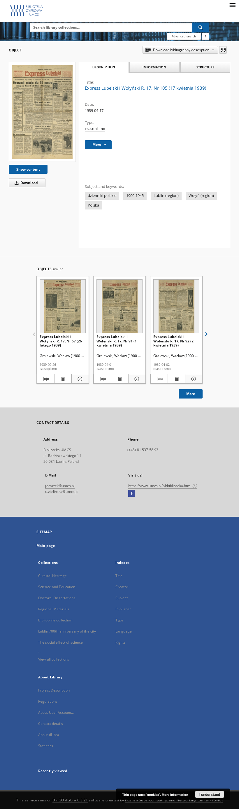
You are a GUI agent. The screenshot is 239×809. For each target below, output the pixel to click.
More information (175, 794)
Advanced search (184, 36)
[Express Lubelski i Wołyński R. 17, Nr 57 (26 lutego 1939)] (62, 307)
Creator (121, 586)
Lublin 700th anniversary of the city (67, 631)
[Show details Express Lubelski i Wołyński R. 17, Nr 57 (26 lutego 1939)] (79, 379)
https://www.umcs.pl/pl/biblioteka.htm (159, 485)
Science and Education (56, 586)
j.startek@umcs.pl (60, 485)
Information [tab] (154, 67)
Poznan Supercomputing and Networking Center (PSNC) (174, 800)
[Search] (200, 27)
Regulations (47, 701)
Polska (93, 205)
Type (119, 620)
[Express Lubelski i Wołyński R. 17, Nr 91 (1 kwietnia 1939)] (119, 307)
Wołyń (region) (201, 195)
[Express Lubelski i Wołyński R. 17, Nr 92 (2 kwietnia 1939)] (176, 307)
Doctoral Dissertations (56, 597)
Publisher (123, 609)
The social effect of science (60, 642)
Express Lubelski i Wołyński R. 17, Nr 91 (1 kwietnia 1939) (116, 340)
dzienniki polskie (102, 195)
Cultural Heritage (52, 575)
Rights (120, 642)
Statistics (45, 745)
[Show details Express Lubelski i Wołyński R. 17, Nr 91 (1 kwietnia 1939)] (136, 379)
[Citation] (223, 50)
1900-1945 (135, 195)
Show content (28, 169)
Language (123, 631)
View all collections (53, 659)
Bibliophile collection (55, 620)
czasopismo (95, 128)
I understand (209, 794)
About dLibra (48, 734)
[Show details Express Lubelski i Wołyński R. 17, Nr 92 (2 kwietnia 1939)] (192, 379)
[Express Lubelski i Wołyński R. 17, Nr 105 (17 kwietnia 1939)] (42, 112)
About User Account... (56, 712)
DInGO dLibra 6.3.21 (70, 800)
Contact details (50, 723)
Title (119, 575)
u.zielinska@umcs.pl (61, 491)
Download (29, 182)
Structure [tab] (205, 67)
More (190, 393)
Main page (45, 545)
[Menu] (232, 4)
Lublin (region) (166, 195)
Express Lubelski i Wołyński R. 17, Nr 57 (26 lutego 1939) (61, 340)
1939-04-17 (94, 110)
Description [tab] (103, 67)
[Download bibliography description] (45, 379)
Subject (121, 597)
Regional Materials (53, 609)
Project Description (54, 690)
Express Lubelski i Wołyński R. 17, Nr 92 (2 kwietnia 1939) (173, 340)
